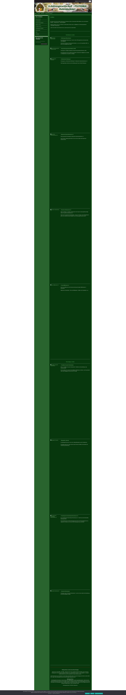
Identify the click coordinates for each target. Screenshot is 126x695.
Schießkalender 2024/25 (39, 28)
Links (36, 32)
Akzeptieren (87, 693)
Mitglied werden (38, 24)
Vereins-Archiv (38, 30)
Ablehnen (92, 693)
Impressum (42, 13)
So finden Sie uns (38, 26)
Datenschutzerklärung (48, 13)
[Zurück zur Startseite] (63, 7)
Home (36, 13)
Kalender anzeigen (43, 43)
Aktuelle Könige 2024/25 (39, 22)
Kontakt (39, 13)
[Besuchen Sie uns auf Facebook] (35, 1)
